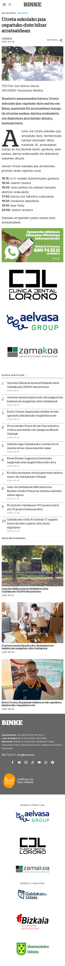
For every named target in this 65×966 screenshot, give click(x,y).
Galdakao (23, 13)
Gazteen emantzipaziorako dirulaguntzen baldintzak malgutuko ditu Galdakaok (28, 647)
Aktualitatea (9, 13)
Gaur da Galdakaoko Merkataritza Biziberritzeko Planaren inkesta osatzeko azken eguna (34, 491)
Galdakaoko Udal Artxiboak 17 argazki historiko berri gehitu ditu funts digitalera (32, 523)
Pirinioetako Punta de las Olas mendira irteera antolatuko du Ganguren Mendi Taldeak (33, 430)
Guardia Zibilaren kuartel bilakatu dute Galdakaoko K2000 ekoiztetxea (25, 590)
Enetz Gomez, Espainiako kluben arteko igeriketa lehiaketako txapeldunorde (32, 703)
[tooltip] (12, 762)
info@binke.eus (25, 754)
